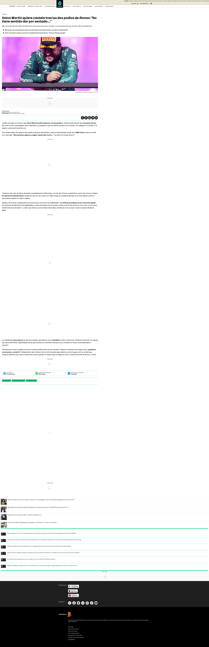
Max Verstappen (87, 6)
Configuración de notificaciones (76, 637)
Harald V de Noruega (157, 1)
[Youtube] (96, 604)
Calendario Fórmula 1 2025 (35, 6)
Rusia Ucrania (148, 1)
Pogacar (200, 1)
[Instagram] (87, 604)
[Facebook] (74, 604)
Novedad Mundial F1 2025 (52, 6)
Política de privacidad (73, 629)
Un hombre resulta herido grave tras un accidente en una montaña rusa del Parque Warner (31, 559)
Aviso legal (70, 626)
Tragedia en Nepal (133, 1)
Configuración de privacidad (75, 635)
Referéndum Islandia (178, 1)
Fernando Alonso (65, 6)
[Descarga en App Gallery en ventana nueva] (73, 596)
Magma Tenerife (187, 1)
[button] (82, 117)
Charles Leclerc (109, 6)
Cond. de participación (73, 633)
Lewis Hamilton (99, 6)
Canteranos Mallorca (168, 1)
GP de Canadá (21, 6)
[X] (69, 604)
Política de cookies (72, 631)
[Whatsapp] (78, 604)
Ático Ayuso (194, 1)
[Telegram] (93, 117)
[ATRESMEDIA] (104, 615)
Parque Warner (205, 1)
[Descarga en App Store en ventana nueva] (73, 592)
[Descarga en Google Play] (73, 587)
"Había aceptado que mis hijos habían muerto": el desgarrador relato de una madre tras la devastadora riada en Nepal (39, 546)
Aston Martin (6, 380)
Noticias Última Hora (18, 380)
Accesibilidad (71, 639)
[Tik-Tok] (91, 604)
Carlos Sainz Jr (77, 6)
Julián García (5, 111)
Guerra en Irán (141, 1)
